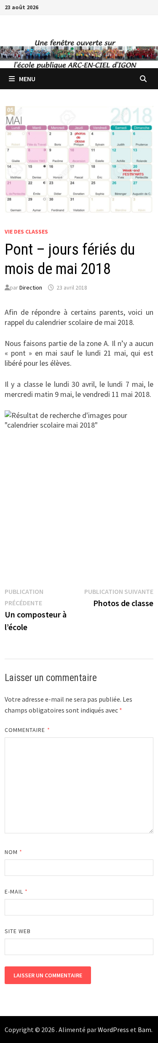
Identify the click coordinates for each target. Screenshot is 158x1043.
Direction (30, 287)
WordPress (113, 1029)
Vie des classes (26, 231)
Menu (27, 78)
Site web (18, 931)
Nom (13, 852)
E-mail (16, 891)
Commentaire (27, 730)
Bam (144, 1029)
